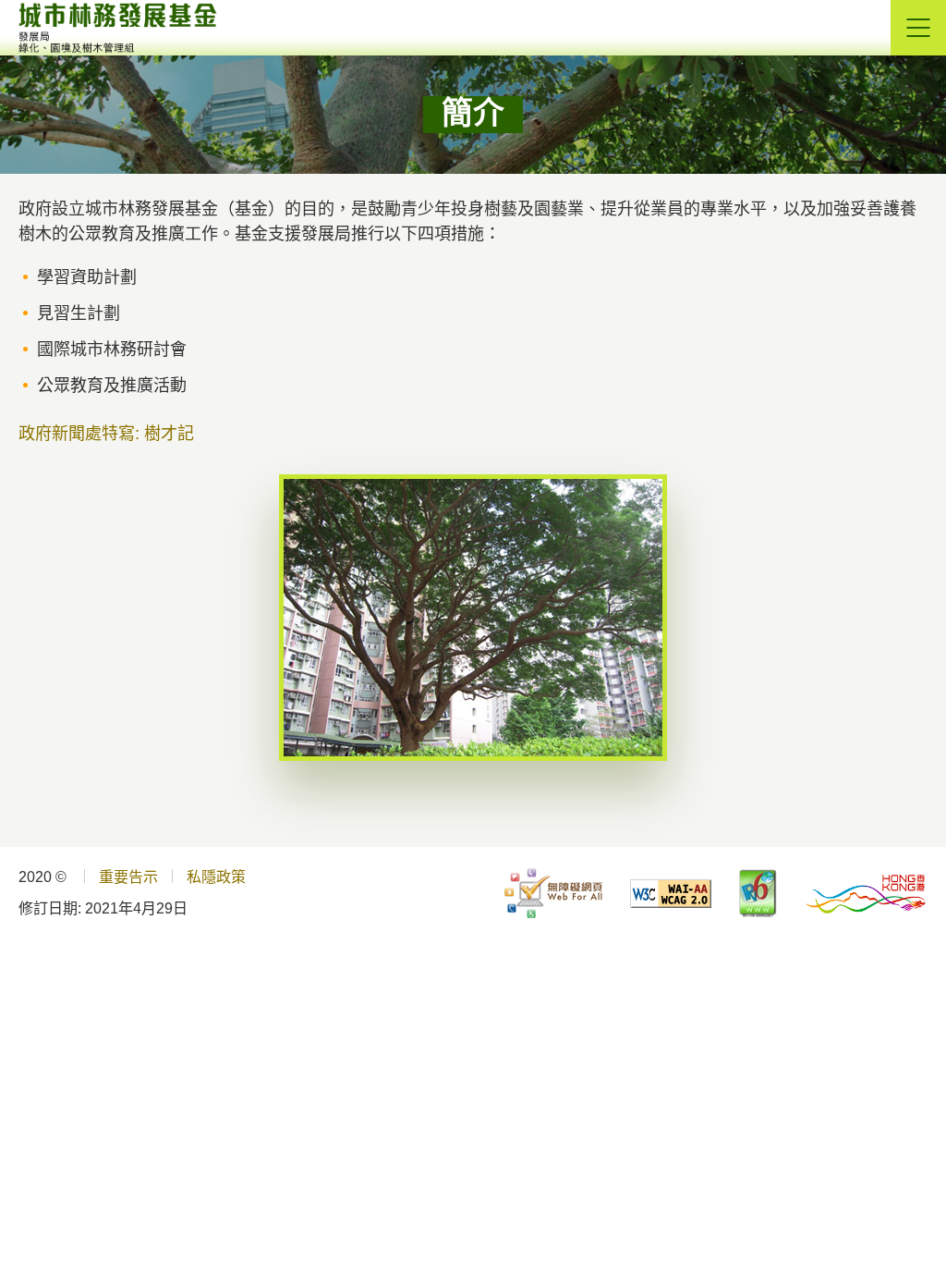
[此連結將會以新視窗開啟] (553, 893)
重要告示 (128, 877)
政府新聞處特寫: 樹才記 (106, 433)
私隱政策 (216, 877)
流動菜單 (918, 27)
